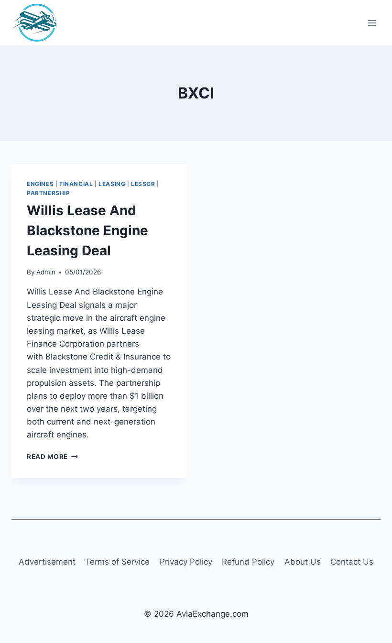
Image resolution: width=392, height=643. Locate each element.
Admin (45, 272)
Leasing (111, 183)
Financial (76, 183)
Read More (52, 456)
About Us (302, 562)
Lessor (143, 183)
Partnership (48, 192)
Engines (40, 183)
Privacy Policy (186, 562)
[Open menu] (372, 22)
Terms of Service (117, 562)
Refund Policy (248, 562)
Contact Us (351, 562)
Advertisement (47, 562)
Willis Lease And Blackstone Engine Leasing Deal (87, 230)
